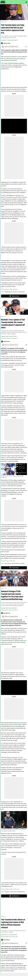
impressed (15, 535)
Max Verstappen (18, 403)
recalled (12, 490)
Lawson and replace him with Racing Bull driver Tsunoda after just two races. (13, 642)
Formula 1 (15, 291)
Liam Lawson (21, 291)
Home (2, 22)
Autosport (4, 849)
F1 (5, 22)
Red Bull (16, 65)
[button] (26, 46)
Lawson (3, 395)
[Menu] (26, 2)
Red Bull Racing (8, 291)
